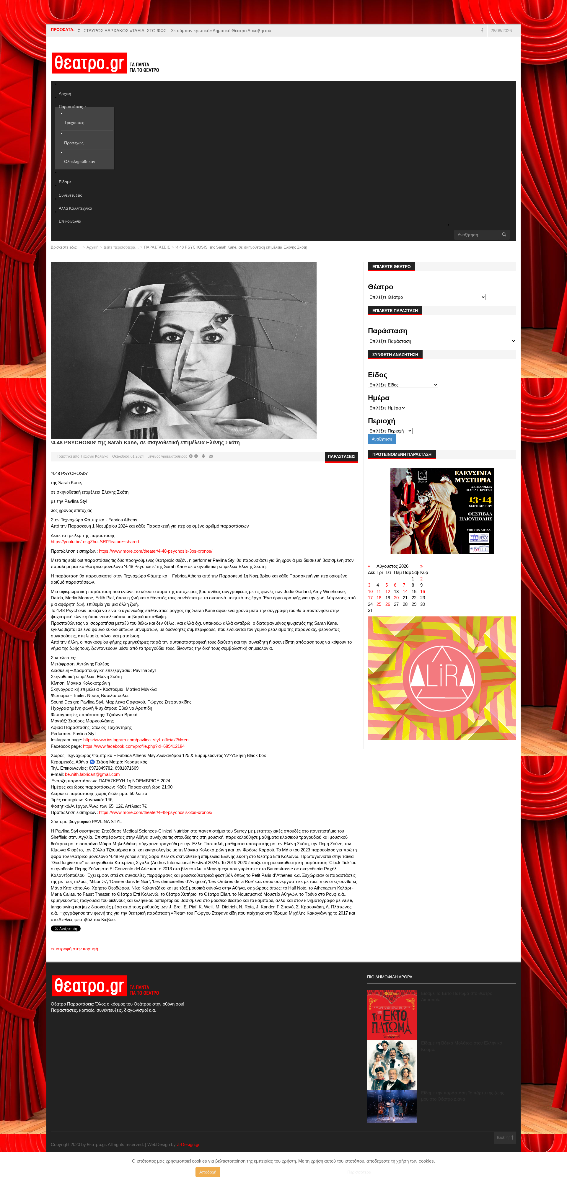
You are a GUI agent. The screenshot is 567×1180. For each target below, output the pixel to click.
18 (379, 597)
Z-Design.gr (188, 1144)
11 (379, 591)
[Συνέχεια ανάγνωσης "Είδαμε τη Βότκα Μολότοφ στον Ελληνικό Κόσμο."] (392, 1064)
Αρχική (92, 247)
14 (405, 591)
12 (387, 591)
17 (370, 597)
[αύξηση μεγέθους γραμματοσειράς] (195, 456)
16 (422, 591)
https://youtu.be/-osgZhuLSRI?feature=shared (95, 541)
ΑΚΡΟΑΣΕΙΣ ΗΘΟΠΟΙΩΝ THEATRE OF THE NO (132, 30)
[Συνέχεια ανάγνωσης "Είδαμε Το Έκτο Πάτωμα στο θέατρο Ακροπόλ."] (392, 1015)
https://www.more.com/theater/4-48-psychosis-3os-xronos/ (155, 551)
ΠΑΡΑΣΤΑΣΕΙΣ (157, 247)
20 (396, 597)
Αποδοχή (207, 1172)
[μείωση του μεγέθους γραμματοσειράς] (190, 456)
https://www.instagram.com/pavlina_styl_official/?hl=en (135, 739)
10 (370, 591)
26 (387, 604)
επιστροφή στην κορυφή (74, 948)
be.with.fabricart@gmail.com (92, 774)
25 (379, 604)
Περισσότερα (359, 1172)
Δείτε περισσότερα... (121, 247)
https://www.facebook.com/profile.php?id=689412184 (134, 746)
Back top (504, 1138)
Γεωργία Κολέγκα (94, 456)
